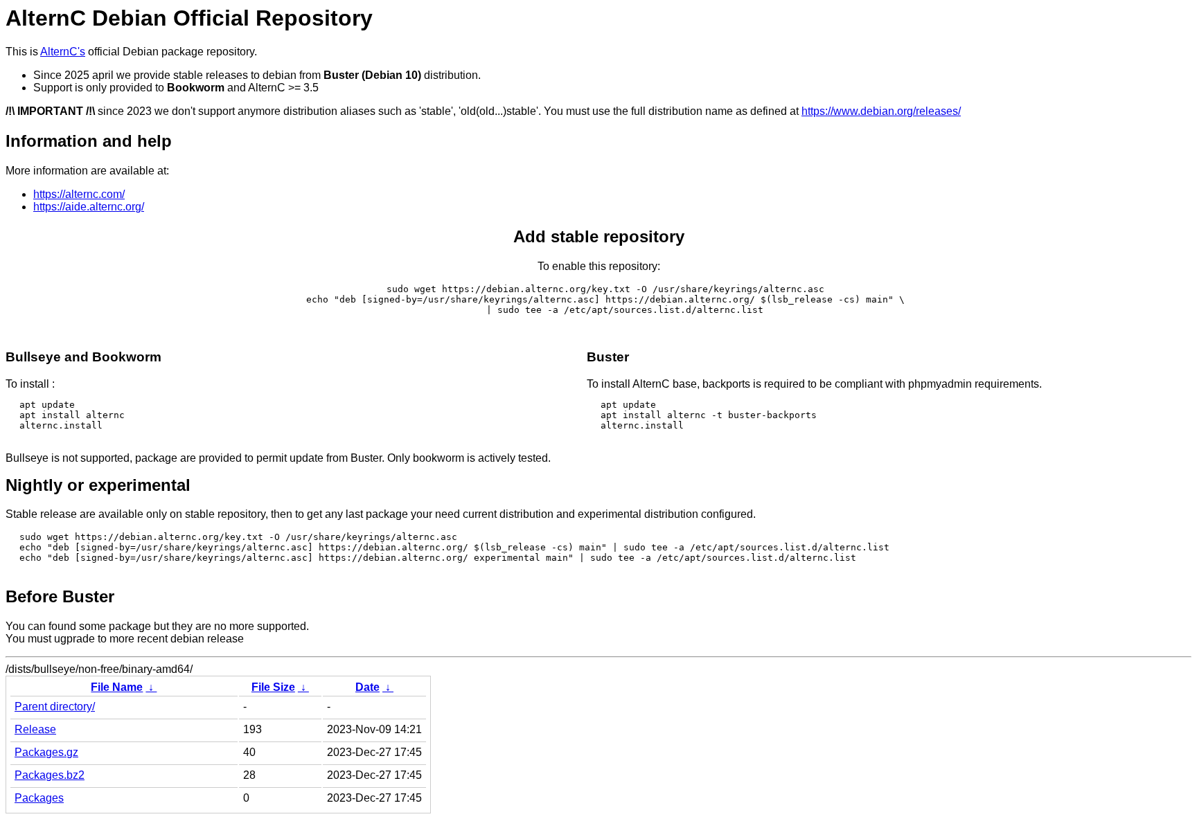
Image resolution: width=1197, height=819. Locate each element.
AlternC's (62, 51)
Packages (39, 798)
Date (367, 687)
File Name (117, 687)
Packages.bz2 (50, 775)
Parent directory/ (55, 706)
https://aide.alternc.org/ (88, 207)
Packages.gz (46, 752)
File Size (273, 687)
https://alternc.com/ (79, 194)
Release (35, 729)
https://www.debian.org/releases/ (881, 111)
